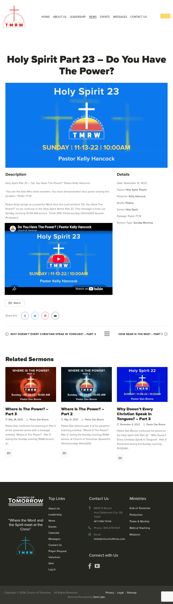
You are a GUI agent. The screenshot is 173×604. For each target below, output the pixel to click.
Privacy (110, 593)
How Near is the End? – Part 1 (140, 334)
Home (45, 16)
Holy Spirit (132, 190)
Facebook (25, 315)
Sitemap (132, 593)
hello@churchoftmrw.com (109, 539)
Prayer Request (57, 551)
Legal (120, 593)
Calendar (53, 533)
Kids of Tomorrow (140, 508)
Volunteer (54, 557)
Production (136, 515)
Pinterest (45, 315)
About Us (59, 16)
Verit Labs (99, 597)
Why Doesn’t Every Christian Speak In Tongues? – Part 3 (53, 334)
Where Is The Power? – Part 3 (26, 411)
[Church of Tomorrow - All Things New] (15, 16)
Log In (52, 569)
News (93, 16)
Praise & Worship (140, 521)
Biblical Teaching (140, 528)
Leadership (78, 16)
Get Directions (102, 521)
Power (143, 190)
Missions (135, 534)
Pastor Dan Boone (39, 419)
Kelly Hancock (137, 196)
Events (105, 16)
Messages (120, 16)
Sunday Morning (143, 223)
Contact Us (138, 16)
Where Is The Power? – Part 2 (82, 411)
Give (51, 563)
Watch (17, 303)
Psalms (130, 203)
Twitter (35, 315)
